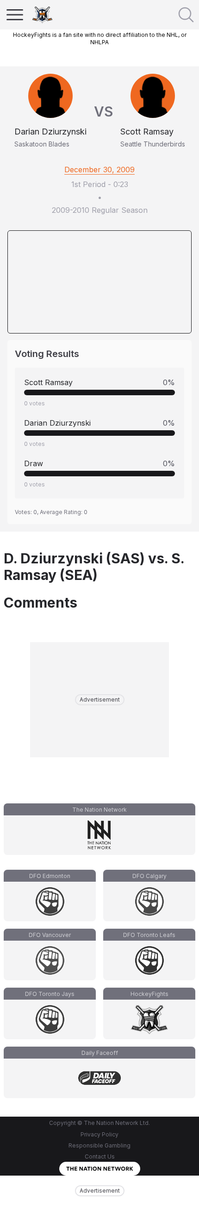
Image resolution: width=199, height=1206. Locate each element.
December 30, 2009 (99, 169)
